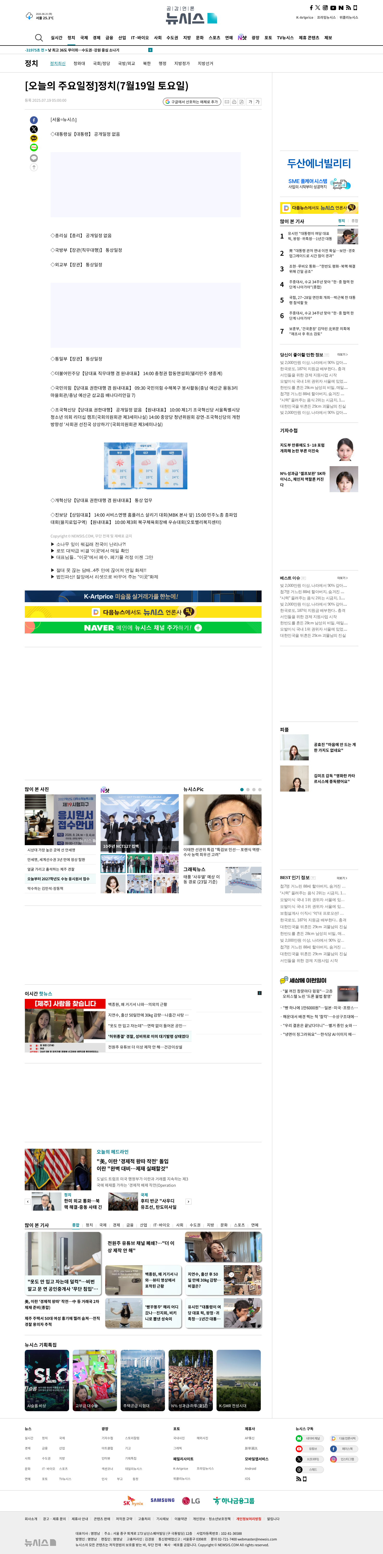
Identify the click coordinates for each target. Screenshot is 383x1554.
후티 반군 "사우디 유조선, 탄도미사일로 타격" (159, 1206)
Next (188, 1202)
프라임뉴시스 (326, 17)
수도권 (172, 37)
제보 (328, 37)
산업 (122, 37)
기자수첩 (289, 430)
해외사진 (202, 1438)
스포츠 (214, 37)
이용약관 (181, 1518)
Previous (28, 1202)
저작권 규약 (124, 1518)
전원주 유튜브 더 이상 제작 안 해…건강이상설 (145, 1047)
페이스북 (347, 1448)
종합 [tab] (354, 220)
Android (250, 1468)
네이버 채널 (313, 1438)
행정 (162, 63)
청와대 (79, 63)
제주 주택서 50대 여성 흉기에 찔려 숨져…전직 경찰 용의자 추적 (62, 1321)
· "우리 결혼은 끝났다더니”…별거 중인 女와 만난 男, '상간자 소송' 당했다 (319, 1025)
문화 (200, 37)
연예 (229, 37)
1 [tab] (242, 789)
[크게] (258, 102)
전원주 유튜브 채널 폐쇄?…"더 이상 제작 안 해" (141, 1247)
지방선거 (205, 63)
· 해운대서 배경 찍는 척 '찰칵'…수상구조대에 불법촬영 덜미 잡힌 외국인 (319, 1016)
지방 (187, 37)
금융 (109, 37)
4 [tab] (260, 789)
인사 (104, 1478)
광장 (256, 37)
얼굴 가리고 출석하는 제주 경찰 (51, 869)
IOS (247, 1478)
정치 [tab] (341, 220)
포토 (268, 37)
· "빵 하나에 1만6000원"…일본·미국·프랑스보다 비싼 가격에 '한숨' (319, 1007)
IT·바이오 (140, 37)
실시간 (57, 37)
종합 (75, 1225)
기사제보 (162, 1518)
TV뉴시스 (285, 37)
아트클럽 (107, 1448)
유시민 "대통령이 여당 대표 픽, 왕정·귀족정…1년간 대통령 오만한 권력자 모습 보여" (204, 1313)
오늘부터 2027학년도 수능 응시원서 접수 (58, 878)
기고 (128, 1448)
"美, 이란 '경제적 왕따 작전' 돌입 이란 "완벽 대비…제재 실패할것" (133, 1164)
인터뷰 (106, 1458)
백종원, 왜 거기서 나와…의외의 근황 (137, 1004)
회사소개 (31, 1518)
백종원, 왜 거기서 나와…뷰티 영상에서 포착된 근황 (161, 1280)
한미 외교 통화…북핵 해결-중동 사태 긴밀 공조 (83, 1206)
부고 (120, 1478)
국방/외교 (126, 63)
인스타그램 (347, 1459)
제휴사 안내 (80, 1518)
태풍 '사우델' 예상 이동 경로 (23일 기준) (201, 879)
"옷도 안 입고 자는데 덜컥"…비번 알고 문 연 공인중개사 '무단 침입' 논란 (61, 1285)
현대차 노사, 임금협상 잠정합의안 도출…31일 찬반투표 (78, 50)
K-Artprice (304, 17)
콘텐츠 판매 (102, 1518)
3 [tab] (254, 789)
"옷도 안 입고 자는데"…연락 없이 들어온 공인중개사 (148, 1026)
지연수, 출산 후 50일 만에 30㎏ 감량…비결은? (204, 1280)
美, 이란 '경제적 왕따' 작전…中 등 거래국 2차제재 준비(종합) (62, 1304)
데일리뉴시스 (133, 1468)
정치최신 (58, 63)
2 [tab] (248, 789)
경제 (97, 37)
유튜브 (313, 1448)
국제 (84, 37)
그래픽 (177, 1448)
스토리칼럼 (132, 1438)
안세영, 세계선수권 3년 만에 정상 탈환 (56, 859)
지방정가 (182, 63)
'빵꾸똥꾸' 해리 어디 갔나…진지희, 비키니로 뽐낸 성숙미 (161, 1313)
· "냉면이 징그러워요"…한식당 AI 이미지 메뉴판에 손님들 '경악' (319, 1034)
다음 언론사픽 (347, 1438)
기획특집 (131, 1458)
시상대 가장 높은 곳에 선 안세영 (51, 849)
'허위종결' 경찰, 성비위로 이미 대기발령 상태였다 (148, 1036)
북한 (147, 63)
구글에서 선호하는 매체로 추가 (194, 101)
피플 (284, 729)
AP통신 (250, 1438)
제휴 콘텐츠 (309, 37)
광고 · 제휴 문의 (54, 1518)
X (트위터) (313, 1459)
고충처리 (144, 1518)
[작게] (250, 102)
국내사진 (179, 1438)
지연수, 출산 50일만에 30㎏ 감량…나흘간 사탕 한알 (148, 1015)
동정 (135, 1478)
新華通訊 (251, 1448)
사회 (158, 37)
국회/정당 (101, 63)
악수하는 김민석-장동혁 (45, 888)
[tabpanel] (222, 827)
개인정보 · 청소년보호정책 (212, 1518)
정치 (71, 37)
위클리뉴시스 (348, 17)
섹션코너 (107, 1468)
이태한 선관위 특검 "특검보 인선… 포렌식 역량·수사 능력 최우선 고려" (222, 852)
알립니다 (273, 1518)
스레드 (313, 1469)
